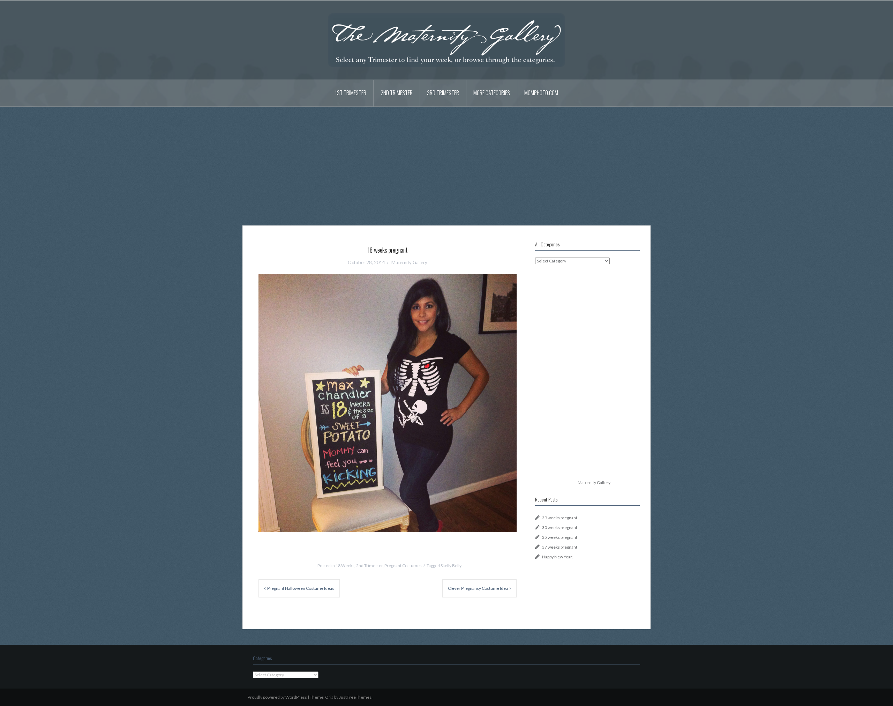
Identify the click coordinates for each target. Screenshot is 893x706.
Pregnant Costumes (403, 565)
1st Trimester (350, 93)
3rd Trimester (443, 93)
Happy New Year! (558, 556)
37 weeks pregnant (559, 547)
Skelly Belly (451, 565)
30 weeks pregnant (559, 527)
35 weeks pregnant (559, 537)
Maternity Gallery (409, 262)
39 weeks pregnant (559, 517)
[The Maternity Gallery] (446, 39)
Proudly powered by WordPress (277, 697)
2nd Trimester (397, 93)
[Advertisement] (446, 161)
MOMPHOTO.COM (541, 93)
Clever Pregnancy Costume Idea (478, 588)
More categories (491, 93)
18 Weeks (345, 565)
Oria (329, 697)
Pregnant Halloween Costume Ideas (300, 588)
